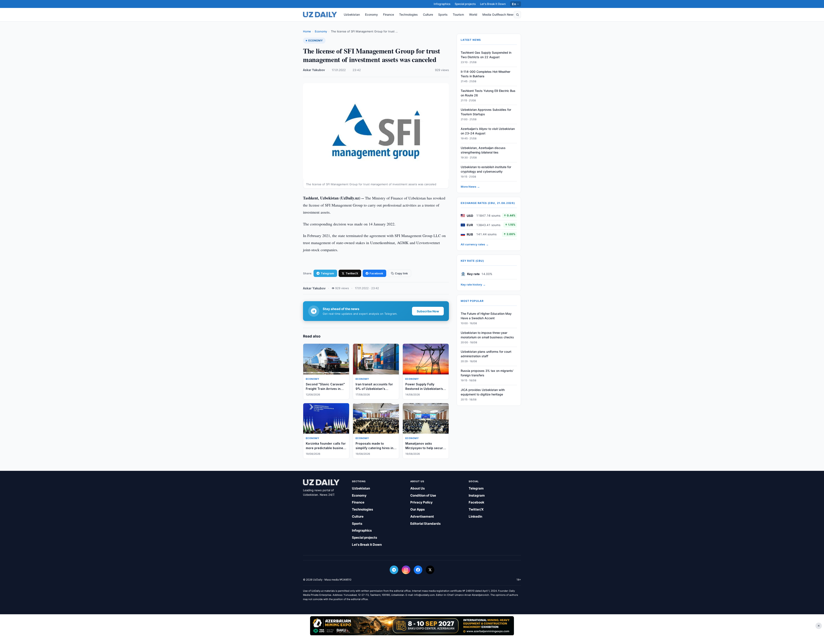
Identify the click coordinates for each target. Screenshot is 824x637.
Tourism (458, 14)
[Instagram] (406, 570)
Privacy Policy (421, 502)
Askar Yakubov (314, 70)
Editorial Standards (425, 523)
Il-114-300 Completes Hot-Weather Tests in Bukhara (485, 74)
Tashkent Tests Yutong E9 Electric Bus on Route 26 (488, 93)
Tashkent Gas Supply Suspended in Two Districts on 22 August (486, 55)
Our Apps (417, 509)
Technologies (408, 14)
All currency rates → (475, 244)
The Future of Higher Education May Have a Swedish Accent (486, 316)
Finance (388, 14)
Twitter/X (351, 273)
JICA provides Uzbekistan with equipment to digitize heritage (483, 392)
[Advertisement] (412, 625)
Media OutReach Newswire (501, 14)
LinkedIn (475, 516)
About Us (417, 488)
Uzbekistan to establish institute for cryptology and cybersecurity (486, 169)
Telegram (327, 273)
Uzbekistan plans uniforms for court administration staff (486, 354)
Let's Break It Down (493, 4)
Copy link (401, 273)
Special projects (465, 4)
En (514, 4)
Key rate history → (473, 284)
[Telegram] (394, 570)
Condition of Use (423, 495)
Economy (371, 14)
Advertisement (422, 516)
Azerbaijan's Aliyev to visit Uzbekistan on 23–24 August (488, 131)
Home (307, 31)
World (473, 14)
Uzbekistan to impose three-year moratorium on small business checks (487, 335)
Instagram (477, 495)
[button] (517, 14)
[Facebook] (418, 570)
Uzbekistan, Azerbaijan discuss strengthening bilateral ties (483, 150)
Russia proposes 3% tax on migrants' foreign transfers (487, 373)
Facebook (376, 273)
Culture (428, 14)
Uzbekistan (352, 14)
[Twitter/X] (430, 570)
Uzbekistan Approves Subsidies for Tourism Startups (486, 112)
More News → (470, 186)
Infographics (442, 4)
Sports (443, 14)
